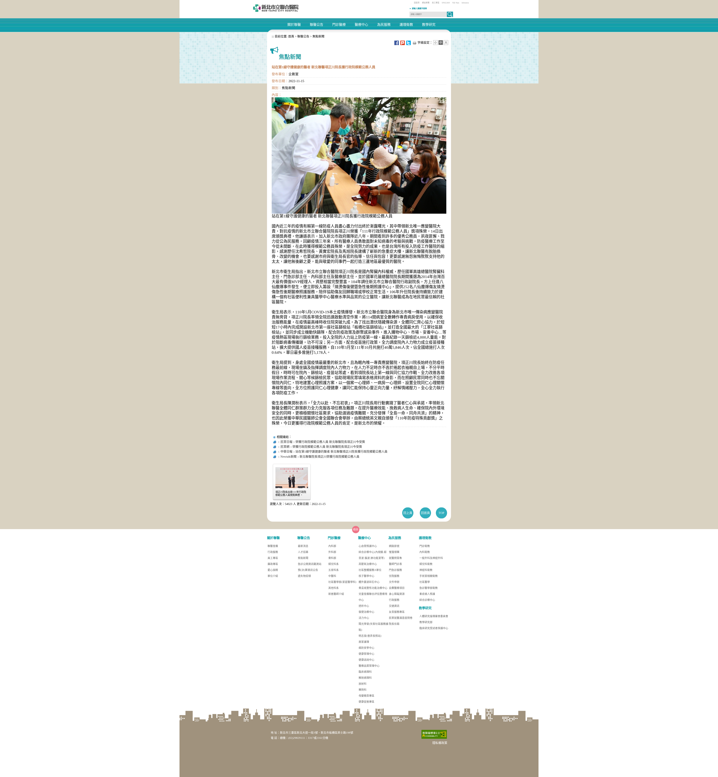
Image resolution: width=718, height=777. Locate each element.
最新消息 (303, 546)
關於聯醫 (294, 25)
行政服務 (273, 552)
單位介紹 (273, 576)
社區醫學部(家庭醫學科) (342, 582)
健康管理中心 (366, 653)
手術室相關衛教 (428, 576)
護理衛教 (406, 25)
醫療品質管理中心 (369, 665)
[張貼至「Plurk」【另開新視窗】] (402, 42)
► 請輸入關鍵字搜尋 (418, 8)
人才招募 (303, 552)
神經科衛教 (425, 570)
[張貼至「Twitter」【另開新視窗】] (408, 42)
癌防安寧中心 (366, 647)
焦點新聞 (318, 36)
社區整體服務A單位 (370, 570)
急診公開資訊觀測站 (309, 564)
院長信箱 (394, 623)
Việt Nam (455, 3)
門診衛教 (424, 546)
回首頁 (417, 3)
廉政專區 (273, 564)
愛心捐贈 (273, 570)
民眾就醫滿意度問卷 (400, 617)
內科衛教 (424, 552)
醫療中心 (361, 25)
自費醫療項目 (397, 588)
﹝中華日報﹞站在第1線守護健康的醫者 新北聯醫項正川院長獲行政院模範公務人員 (332, 451)
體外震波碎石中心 (369, 582)
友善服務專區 (397, 611)
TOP (441, 513)
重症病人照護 (427, 594)
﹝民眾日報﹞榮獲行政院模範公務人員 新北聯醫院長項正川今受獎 (321, 441)
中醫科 (332, 576)
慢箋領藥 (394, 552)
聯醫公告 (316, 25)
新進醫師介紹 (336, 594)
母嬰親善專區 (366, 695)
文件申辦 (394, 582)
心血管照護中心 (368, 546)
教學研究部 (425, 622)
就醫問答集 (395, 558)
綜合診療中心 (427, 600)
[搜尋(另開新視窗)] (450, 16)
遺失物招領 (304, 576)
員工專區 (435, 3)
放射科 (362, 683)
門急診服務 (395, 570)
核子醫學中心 (366, 576)
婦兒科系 (333, 564)
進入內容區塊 (9, 1)
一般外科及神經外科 (431, 558)
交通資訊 (394, 605)
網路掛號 (394, 546)
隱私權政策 (439, 742)
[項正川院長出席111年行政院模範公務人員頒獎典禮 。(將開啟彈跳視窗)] (291, 477)
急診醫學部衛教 (428, 588)
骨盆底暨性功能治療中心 (373, 588)
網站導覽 (425, 3)
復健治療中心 (366, 611)
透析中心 (364, 605)
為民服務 (384, 25)
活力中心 (364, 617)
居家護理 (364, 641)
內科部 (332, 546)
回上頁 (407, 513)
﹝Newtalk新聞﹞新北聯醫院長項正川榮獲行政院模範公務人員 (318, 456)
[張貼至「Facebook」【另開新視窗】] (396, 42)
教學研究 (428, 25)
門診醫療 (339, 25)
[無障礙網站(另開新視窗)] (434, 734)
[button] (450, 14)
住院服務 (394, 576)
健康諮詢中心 (366, 659)
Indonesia (465, 3)
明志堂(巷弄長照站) (370, 635)
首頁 (290, 36)
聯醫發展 (273, 546)
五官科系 (333, 570)
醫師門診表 (395, 564)
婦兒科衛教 (425, 564)
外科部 (332, 552)
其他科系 (333, 588)
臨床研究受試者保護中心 (433, 628)
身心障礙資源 (397, 594)
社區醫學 (424, 582)
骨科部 (332, 558)
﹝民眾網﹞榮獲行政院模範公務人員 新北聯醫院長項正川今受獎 (319, 446)
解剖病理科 (365, 677)
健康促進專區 (366, 701)
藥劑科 (362, 689)
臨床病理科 (365, 671)
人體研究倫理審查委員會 (433, 616)
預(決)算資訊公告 (308, 570)
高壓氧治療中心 (368, 564)
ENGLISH (446, 3)
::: (411, 4)
